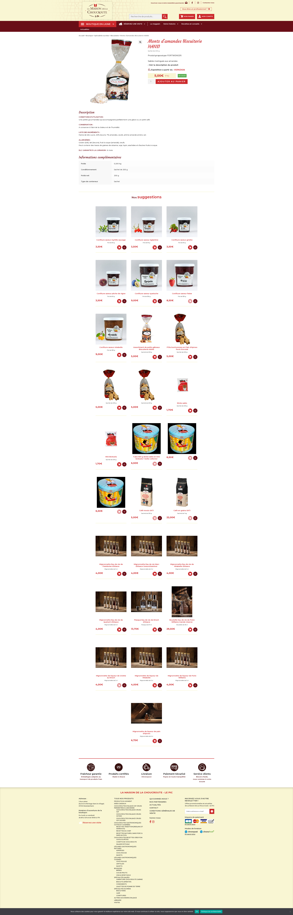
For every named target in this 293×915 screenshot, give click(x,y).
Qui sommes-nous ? (159, 799)
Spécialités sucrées (101, 35)
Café (118, 893)
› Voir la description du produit (163, 65)
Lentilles (120, 864)
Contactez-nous (208, 2)
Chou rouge (121, 853)
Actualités (84, 29)
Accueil (81, 35)
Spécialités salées (121, 877)
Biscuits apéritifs (123, 882)
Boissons (118, 868)
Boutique (89, 35)
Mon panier (189, 16)
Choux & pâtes (122, 839)
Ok (197, 911)
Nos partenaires (157, 802)
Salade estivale (123, 844)
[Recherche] (165, 16)
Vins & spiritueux (123, 875)
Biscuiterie (115, 35)
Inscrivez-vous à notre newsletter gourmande (167, 3)
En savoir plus (190, 824)
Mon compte (207, 16)
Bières (119, 870)
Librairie (117, 900)
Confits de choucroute (126, 842)
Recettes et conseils (190, 24)
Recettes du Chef (123, 831)
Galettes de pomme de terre (128, 886)
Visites (117, 902)
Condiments (121, 884)
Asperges (120, 850)
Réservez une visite (133, 24)
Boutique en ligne (98, 24)
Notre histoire (169, 24)
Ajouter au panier (172, 81)
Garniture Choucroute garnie (129, 879)
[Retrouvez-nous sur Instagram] (153, 821)
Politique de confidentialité (211, 911)
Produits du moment (123, 801)
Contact (153, 808)
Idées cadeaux (120, 803)
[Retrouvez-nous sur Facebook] (150, 821)
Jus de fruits (121, 873)
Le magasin (155, 24)
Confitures (121, 895)
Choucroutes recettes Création (128, 837)
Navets (119, 855)
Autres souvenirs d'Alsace (125, 898)
